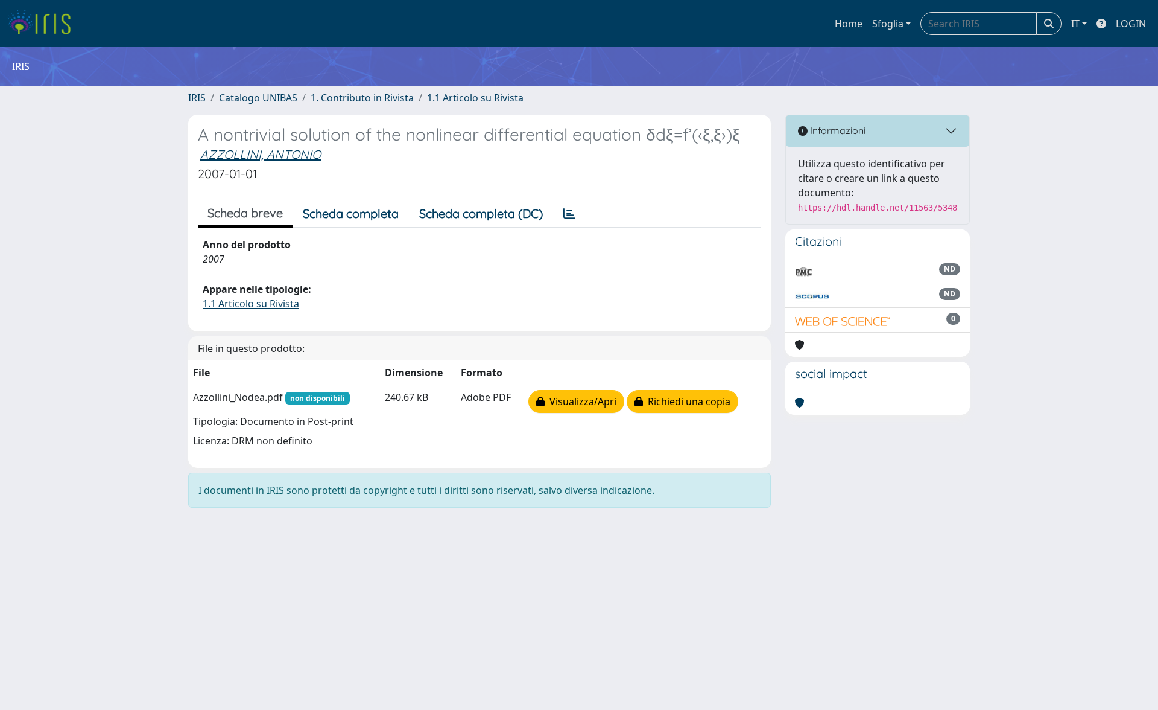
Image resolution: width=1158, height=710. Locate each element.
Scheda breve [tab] (245, 212)
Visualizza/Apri (580, 401)
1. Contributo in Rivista (362, 97)
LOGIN (1131, 23)
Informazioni (836, 130)
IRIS (197, 97)
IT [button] (1075, 23)
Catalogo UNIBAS (258, 97)
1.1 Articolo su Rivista (475, 97)
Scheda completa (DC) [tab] (481, 213)
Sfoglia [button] (887, 23)
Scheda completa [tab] (351, 213)
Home (848, 23)
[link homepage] (43, 23)
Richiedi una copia (686, 401)
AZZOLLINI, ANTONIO (260, 154)
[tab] (569, 213)
